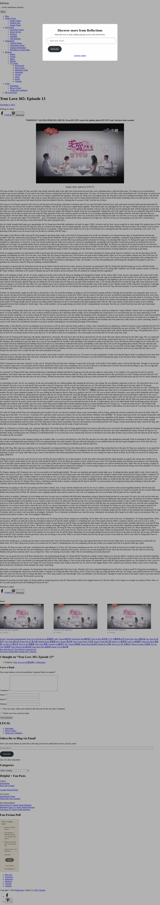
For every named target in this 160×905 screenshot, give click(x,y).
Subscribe (55, 49)
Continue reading (80, 56)
